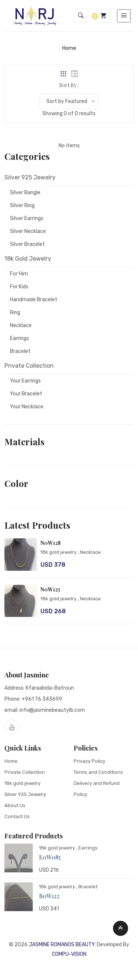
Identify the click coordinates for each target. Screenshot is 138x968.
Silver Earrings (26, 218)
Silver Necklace (28, 231)
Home (11, 761)
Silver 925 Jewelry (25, 794)
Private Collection (24, 772)
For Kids (19, 287)
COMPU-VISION (69, 954)
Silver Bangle (25, 192)
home (69, 48)
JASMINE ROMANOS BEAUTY (62, 944)
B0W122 (49, 896)
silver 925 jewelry (30, 177)
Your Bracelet (26, 394)
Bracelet (20, 351)
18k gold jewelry (27, 258)
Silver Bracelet (27, 244)
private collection (29, 365)
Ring (15, 312)
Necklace (21, 325)
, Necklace (89, 552)
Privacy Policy (89, 761)
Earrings (19, 338)
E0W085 (50, 857)
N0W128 (50, 542)
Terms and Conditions (98, 772)
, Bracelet (87, 886)
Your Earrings (25, 381)
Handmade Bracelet (33, 299)
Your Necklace (26, 407)
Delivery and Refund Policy (97, 788)
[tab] (63, 74)
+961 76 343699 (42, 699)
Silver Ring (22, 205)
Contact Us (17, 816)
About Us (14, 805)
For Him (19, 274)
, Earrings (87, 848)
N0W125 (50, 589)
